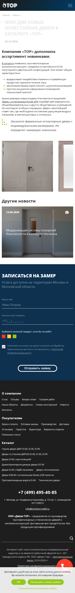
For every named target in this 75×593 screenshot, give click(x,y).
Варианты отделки (54, 429)
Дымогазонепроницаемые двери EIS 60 (23, 464)
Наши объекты (10, 404)
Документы (27, 404)
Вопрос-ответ (29, 399)
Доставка (64, 424)
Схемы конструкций (46, 404)
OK (18, 582)
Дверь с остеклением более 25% (20, 101)
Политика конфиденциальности (37, 566)
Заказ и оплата (10, 424)
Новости (64, 404)
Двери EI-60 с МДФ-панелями (17, 469)
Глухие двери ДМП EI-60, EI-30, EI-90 (21, 448)
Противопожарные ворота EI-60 (19, 480)
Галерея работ (47, 399)
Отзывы (15, 399)
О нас (5, 399)
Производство (48, 424)
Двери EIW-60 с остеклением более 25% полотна (28, 475)
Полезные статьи (11, 434)
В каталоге (8, 63)
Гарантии (21, 429)
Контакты (7, 409)
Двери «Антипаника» (47, 469)
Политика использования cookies (37, 588)
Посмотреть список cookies (46, 582)
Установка (7, 429)
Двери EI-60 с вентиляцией (16, 459)
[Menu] (70, 5)
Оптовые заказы (29, 424)
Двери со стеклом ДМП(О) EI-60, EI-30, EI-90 (25, 454)
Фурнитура (35, 429)
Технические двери (49, 480)
